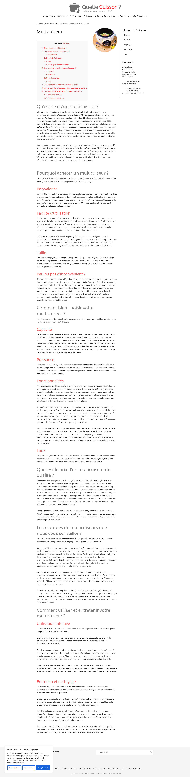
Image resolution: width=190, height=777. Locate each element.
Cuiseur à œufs (128, 72)
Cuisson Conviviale (107, 768)
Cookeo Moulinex (132, 81)
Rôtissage (128, 49)
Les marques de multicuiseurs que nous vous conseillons (64, 88)
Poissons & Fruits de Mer (100, 16)
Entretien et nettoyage (54, 98)
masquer (66, 43)
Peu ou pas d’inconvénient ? (56, 65)
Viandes (76, 16)
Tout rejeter (28, 768)
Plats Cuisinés (139, 16)
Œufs (123, 16)
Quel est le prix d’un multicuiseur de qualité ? (60, 85)
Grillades (128, 40)
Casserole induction (133, 88)
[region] (28, 759)
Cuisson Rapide (132, 768)
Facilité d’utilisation (53, 58)
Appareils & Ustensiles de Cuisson (70, 768)
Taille (48, 61)
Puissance (49, 75)
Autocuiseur (127, 67)
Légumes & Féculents (55, 16)
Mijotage (127, 44)
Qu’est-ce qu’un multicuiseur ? (54, 48)
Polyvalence (50, 54)
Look (47, 81)
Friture (127, 35)
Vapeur (127, 54)
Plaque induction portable (133, 93)
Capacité (49, 71)
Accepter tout (43, 768)
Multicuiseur (127, 76)
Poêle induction (131, 91)
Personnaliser (14, 768)
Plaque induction (129, 84)
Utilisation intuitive (53, 94)
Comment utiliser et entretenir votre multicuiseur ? (62, 91)
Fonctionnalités (51, 78)
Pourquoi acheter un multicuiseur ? (56, 51)
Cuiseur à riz (127, 69)
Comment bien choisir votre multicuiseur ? (59, 68)
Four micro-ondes (129, 74)
